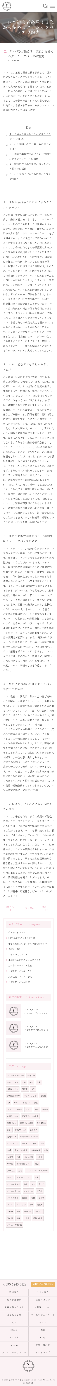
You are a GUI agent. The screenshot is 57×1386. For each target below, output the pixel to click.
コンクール (28, 1191)
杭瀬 (39, 1082)
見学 (31, 1204)
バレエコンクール (14, 1109)
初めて (28, 1109)
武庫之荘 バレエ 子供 (20, 976)
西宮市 (25, 1089)
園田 (37, 1164)
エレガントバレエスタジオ (37, 1170)
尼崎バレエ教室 (21, 1150)
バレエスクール (13, 1191)
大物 (42, 1143)
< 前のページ (11, 908)
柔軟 (18, 1211)
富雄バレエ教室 (26, 1123)
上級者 (26, 1218)
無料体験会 (41, 1123)
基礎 (18, 1218)
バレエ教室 (28, 1157)
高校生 (43, 1096)
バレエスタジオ (13, 1184)
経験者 (39, 1204)
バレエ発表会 (12, 1198)
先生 (33, 1089)
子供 (36, 1177)
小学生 (39, 1157)
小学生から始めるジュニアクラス (24, 960)
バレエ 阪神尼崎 (14, 1225)
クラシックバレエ (24, 1177)
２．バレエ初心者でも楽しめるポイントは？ (30, 146)
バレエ (10, 1204)
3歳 (8, 1102)
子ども (41, 1184)
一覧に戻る (28, 908)
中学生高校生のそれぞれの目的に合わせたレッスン (28, 943)
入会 (24, 1082)
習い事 (10, 1218)
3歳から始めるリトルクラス (21, 938)
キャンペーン (12, 1082)
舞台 (37, 1109)
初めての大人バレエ (18, 954)
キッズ (10, 1177)
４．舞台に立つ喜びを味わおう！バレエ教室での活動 (30, 166)
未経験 (10, 1211)
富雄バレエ (11, 1123)
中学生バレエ (12, 1116)
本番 (9, 1150)
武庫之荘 (11, 1170)
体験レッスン (14, 948)
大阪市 (10, 1157)
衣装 (46, 1150)
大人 (33, 1184)
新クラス (33, 1130)
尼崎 (18, 1157)
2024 (9, 1130)
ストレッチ (21, 1204)
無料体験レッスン (24, 1164)
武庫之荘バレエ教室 (30, 1116)
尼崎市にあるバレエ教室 (20, 965)
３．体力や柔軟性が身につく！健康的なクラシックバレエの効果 (30, 156)
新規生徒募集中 (13, 1096)
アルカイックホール (15, 1075)
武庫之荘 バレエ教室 (19, 982)
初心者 (39, 1191)
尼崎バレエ (11, 1136)
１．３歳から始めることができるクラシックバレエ (30, 136)
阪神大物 (31, 1075)
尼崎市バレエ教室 (29, 1143)
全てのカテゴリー (16, 932)
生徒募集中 (35, 1150)
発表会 (45, 1109)
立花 (20, 1170)
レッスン (38, 1211)
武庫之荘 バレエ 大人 (20, 970)
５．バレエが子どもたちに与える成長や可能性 (30, 176)
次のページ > (46, 908)
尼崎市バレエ (20, 1130)
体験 (26, 1184)
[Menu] (52, 6)
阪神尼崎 (27, 1211)
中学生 (10, 1164)
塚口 (33, 1198)
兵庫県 (25, 1198)
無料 (31, 1082)
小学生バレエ (12, 1143)
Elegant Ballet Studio (29, 1136)
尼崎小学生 (37, 1218)
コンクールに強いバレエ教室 (26, 1102)
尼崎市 (41, 1198)
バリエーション (30, 1096)
